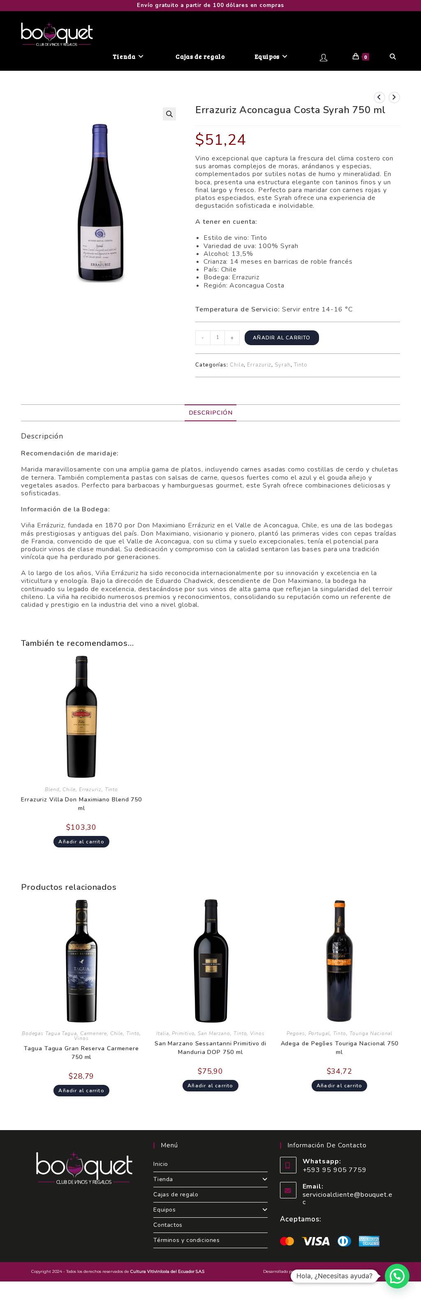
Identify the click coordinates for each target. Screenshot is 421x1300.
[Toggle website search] (392, 56)
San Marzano (214, 1033)
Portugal (319, 1033)
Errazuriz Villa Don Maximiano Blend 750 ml (81, 804)
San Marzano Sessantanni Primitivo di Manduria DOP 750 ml (210, 1048)
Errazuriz (259, 365)
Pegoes (296, 1033)
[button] (169, 114)
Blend (52, 789)
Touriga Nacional (370, 1033)
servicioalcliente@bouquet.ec (348, 1198)
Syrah (283, 365)
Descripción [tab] (211, 413)
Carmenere (93, 1033)
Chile (237, 365)
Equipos (164, 1210)
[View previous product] (379, 97)
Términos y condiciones (186, 1240)
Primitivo (183, 1033)
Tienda (163, 1179)
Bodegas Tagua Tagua (49, 1033)
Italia (162, 1033)
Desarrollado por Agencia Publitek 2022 (303, 1271)
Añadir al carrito (281, 337)
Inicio (160, 1164)
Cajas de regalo (175, 1194)
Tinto (301, 365)
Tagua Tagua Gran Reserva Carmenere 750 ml (81, 1053)
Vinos (81, 1038)
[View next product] (394, 97)
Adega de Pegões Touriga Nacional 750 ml (339, 1048)
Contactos (167, 1225)
